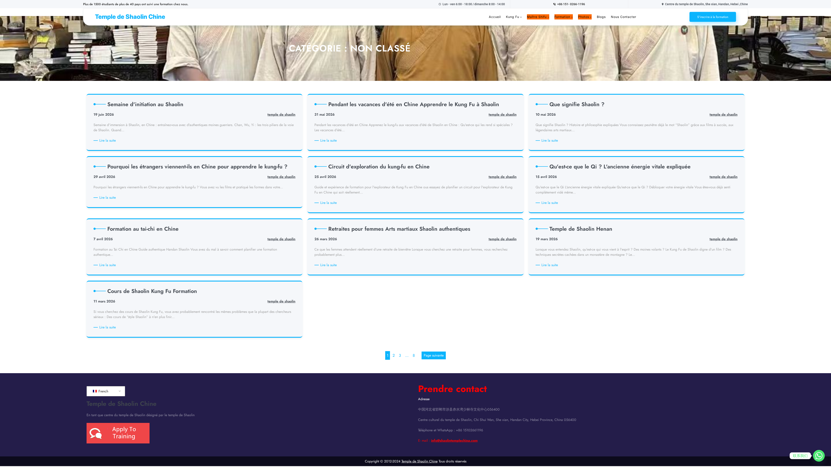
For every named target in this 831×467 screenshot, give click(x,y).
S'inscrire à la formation (712, 17)
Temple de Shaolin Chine (130, 16)
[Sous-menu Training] (572, 17)
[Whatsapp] (819, 456)
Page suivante (434, 355)
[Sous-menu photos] (590, 17)
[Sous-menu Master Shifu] (548, 17)
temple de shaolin (281, 114)
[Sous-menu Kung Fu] (521, 17)
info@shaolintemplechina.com (454, 440)
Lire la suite (108, 140)
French (102, 391)
